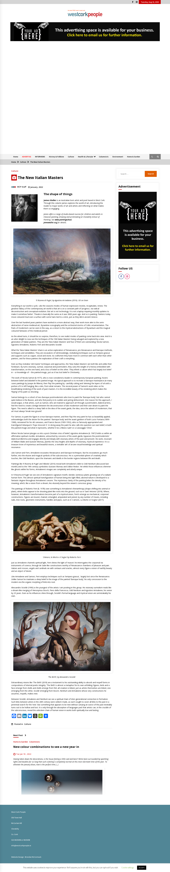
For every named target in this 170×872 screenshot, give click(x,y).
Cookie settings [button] (127, 867)
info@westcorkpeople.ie (21, 845)
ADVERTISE (26, 156)
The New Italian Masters (40, 177)
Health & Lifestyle (85, 156)
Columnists (104, 156)
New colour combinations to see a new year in (46, 747)
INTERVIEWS (40, 156)
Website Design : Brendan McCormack (26, 857)
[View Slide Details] (85, 31)
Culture (71, 156)
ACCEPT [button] (142, 868)
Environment (117, 156)
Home (15, 156)
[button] (152, 156)
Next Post (18, 735)
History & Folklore (56, 156)
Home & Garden (133, 156)
